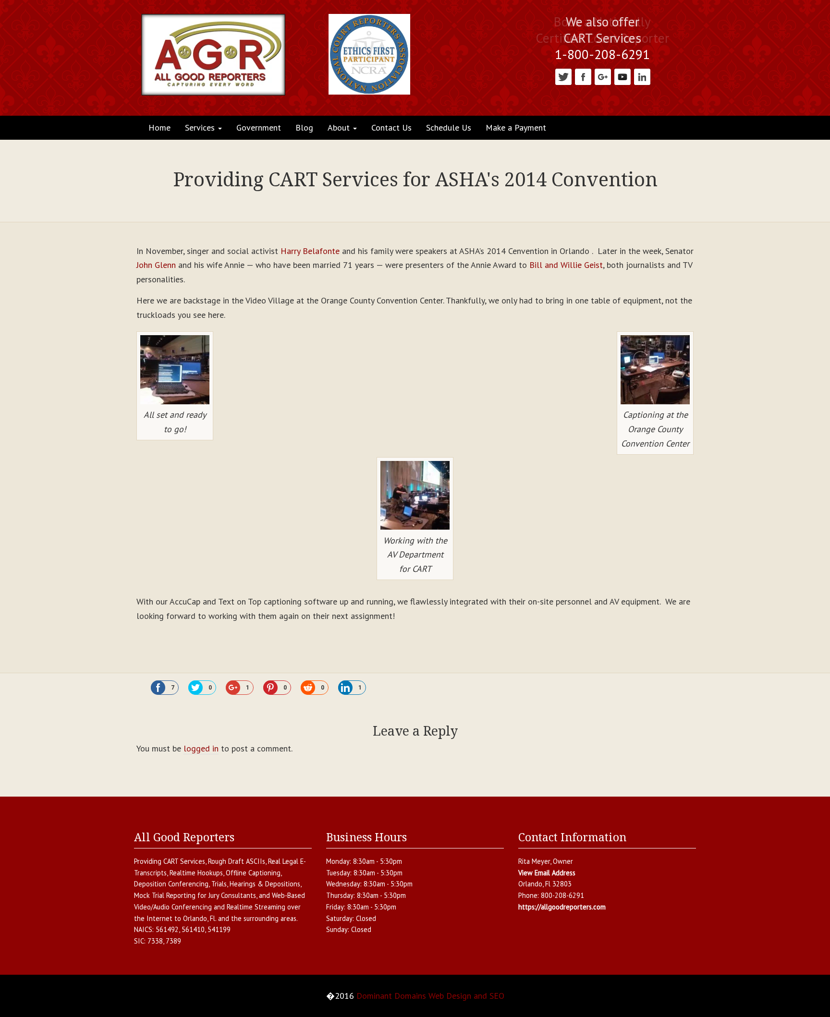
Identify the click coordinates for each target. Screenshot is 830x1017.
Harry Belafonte (311, 250)
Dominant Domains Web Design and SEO (430, 995)
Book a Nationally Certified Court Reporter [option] (602, 30)
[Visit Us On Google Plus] (602, 76)
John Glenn (156, 264)
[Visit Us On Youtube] (622, 76)
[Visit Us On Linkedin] (642, 76)
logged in (201, 748)
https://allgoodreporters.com (562, 906)
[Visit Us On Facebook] (583, 76)
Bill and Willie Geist (566, 264)
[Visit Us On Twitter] (563, 76)
